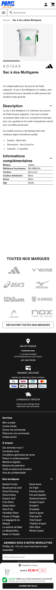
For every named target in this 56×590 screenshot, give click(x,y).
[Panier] (53, 4)
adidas (12, 66)
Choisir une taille (28, 585)
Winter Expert (36, 530)
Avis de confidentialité (14, 472)
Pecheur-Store (37, 491)
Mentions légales (11, 462)
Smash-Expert (36, 502)
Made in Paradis (11, 534)
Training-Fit (35, 516)
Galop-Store (8, 505)
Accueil (6, 19)
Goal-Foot (7, 509)
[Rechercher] (11, 12)
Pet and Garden (37, 495)
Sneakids (34, 509)
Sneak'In (34, 505)
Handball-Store (10, 512)
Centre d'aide (9, 426)
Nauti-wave (35, 484)
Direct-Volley (9, 495)
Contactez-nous (28, 350)
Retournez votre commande (28, 406)
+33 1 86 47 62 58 (28, 360)
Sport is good (36, 512)
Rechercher (19, 12)
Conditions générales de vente (18, 454)
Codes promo (9, 437)
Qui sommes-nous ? (13, 447)
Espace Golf (8, 498)
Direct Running (10, 491)
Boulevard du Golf (12, 487)
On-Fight (34, 487)
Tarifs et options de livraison (17, 469)
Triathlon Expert (37, 523)
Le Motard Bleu (10, 530)
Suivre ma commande (14, 429)
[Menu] (3, 12)
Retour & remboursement (15, 458)
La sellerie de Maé (12, 527)
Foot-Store (8, 502)
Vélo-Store (34, 527)
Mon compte (8, 422)
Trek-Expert (35, 520)
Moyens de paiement (13, 465)
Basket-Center (10, 484)
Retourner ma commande (15, 433)
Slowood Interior (38, 498)
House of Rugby (11, 516)
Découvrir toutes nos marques (28, 325)
